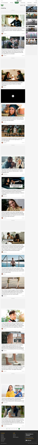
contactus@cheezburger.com (30, 438)
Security (33, 443)
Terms (28, 443)
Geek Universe (3, 439)
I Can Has (2, 434)
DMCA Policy (35, 443)
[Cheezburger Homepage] (19, 1)
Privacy (30, 443)
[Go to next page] (19, 428)
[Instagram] (21, 5)
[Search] (2, 0)
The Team (14, 434)
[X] (24, 5)
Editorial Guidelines (15, 437)
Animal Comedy (3, 438)
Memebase (2, 437)
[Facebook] (22, 5)
